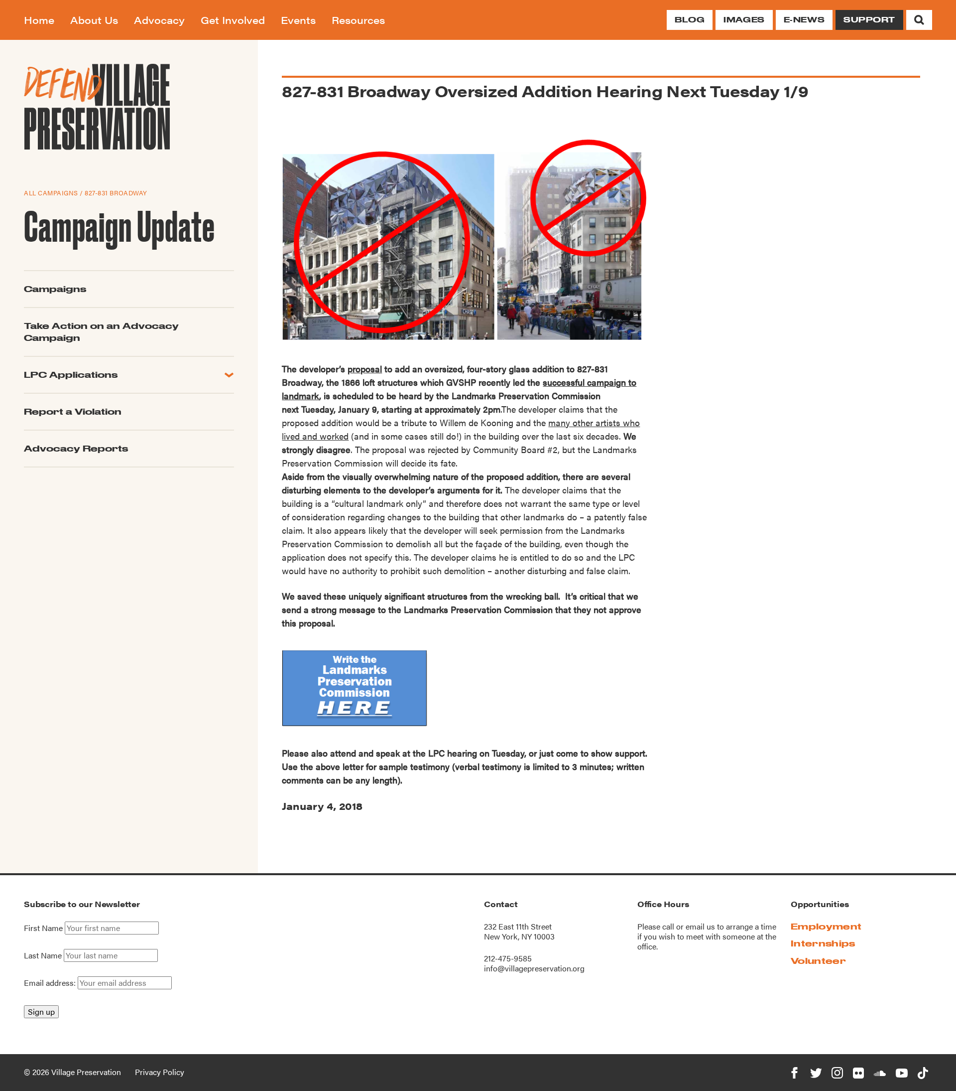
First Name (43, 928)
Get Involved (233, 19)
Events (298, 19)
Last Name (43, 955)
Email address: (51, 982)
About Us (94, 19)
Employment (826, 926)
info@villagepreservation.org (534, 968)
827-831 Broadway (116, 192)
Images (743, 19)
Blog (690, 19)
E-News (804, 19)
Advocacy (159, 19)
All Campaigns (51, 192)
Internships (823, 943)
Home (39, 19)
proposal (365, 368)
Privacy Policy (159, 1072)
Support (869, 19)
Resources (358, 19)
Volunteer (818, 960)
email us (700, 926)
